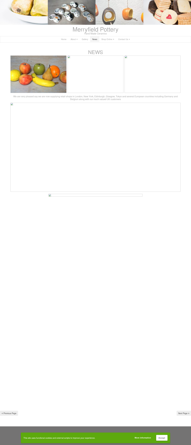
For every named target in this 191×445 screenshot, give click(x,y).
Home (63, 39)
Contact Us (123, 39)
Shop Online (106, 39)
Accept (161, 438)
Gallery (85, 39)
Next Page (183, 413)
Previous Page (9, 413)
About (73, 39)
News (94, 39)
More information (143, 438)
